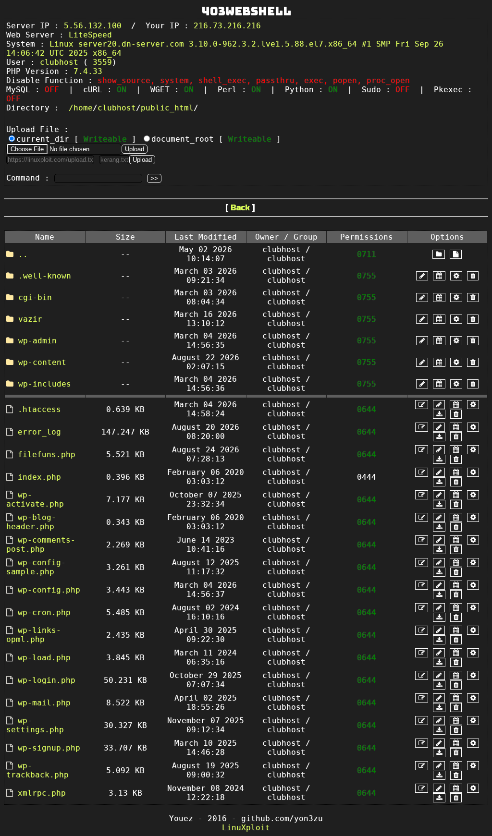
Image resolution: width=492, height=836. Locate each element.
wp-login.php (46, 680)
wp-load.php (44, 657)
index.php (39, 477)
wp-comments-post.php (40, 544)
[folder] (438, 254)
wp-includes (44, 383)
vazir (30, 319)
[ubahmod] (456, 275)
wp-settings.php (35, 725)
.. (23, 254)
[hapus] (473, 275)
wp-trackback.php (37, 770)
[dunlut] (439, 414)
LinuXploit (246, 827)
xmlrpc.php (42, 793)
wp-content (42, 362)
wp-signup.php (49, 747)
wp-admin (37, 340)
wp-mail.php (44, 702)
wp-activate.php (35, 499)
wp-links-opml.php (33, 635)
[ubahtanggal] (439, 275)
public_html (167, 107)
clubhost (117, 107)
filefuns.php (46, 454)
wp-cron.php (44, 612)
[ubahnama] (422, 275)
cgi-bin (35, 297)
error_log (39, 431)
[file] (456, 254)
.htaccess (39, 409)
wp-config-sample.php (36, 567)
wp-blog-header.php (31, 522)
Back (240, 207)
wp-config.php (49, 589)
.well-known (44, 275)
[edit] (421, 404)
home (83, 107)
